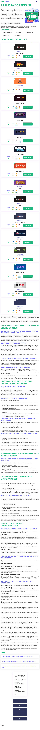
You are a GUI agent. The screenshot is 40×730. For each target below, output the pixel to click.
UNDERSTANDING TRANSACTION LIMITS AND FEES (19, 689)
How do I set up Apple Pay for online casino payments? (18, 656)
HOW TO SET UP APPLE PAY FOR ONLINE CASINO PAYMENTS (20, 681)
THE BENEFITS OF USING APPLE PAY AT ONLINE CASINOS (20, 677)
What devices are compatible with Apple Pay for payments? (19, 661)
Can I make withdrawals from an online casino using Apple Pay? (19, 666)
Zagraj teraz (27, 56)
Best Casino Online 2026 (19, 674)
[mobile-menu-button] (38, 1)
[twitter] (12, 725)
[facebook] (10, 725)
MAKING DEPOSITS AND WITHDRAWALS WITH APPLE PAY (20, 685)
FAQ (15, 694)
